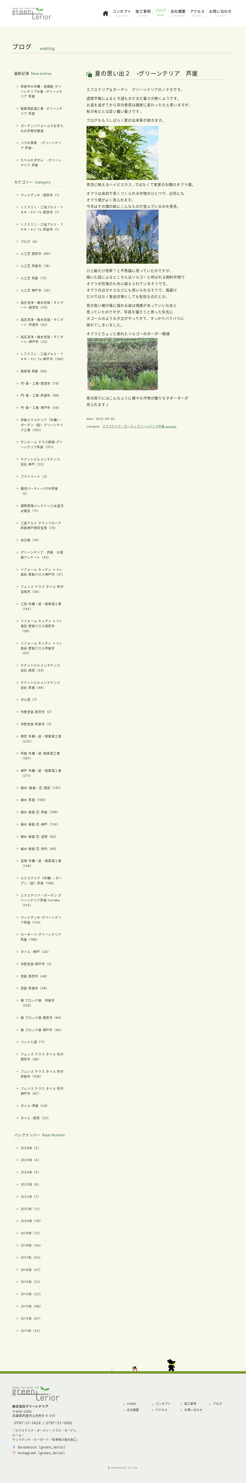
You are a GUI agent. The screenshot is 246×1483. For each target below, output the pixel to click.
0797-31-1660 (59, 1423)
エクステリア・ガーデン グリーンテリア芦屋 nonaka (140, 426)
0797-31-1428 (27, 1423)
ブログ (217, 1404)
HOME (131, 1404)
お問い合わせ (193, 1410)
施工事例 (190, 1404)
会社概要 (133, 1410)
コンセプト (163, 1404)
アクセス (161, 1410)
